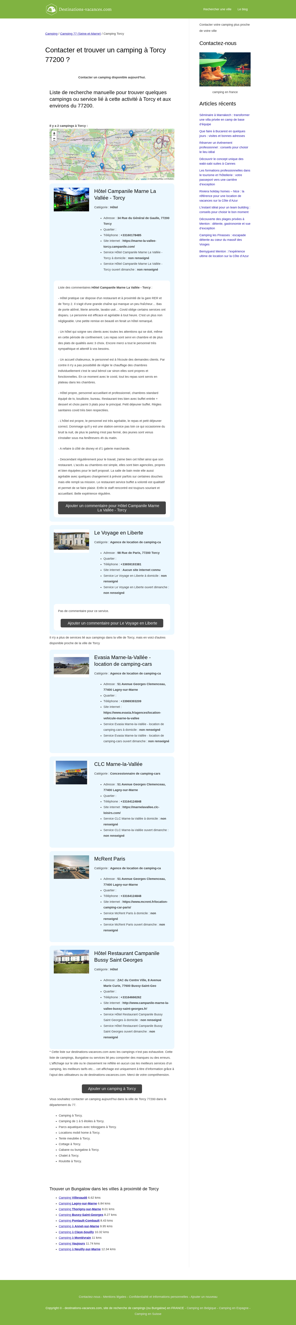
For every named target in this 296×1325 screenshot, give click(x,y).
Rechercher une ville (217, 9)
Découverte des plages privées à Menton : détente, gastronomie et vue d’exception (224, 223)
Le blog (243, 9)
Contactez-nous (89, 1296)
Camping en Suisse (148, 1314)
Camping (51, 33)
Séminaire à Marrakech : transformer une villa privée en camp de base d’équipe (224, 119)
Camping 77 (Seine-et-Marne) (80, 33)
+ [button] (54, 133)
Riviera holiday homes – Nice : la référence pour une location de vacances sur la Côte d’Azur (221, 196)
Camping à (79, 1226)
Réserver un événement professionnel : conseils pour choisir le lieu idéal (223, 147)
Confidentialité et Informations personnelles (158, 1296)
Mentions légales (114, 1296)
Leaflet (143, 178)
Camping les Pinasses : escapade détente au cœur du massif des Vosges (222, 239)
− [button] (54, 138)
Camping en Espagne (234, 1308)
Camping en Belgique (201, 1308)
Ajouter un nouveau (204, 1296)
